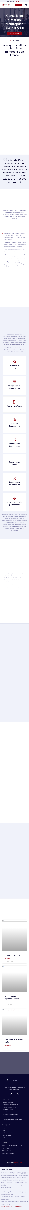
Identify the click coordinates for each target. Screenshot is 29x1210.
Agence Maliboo (18, 1162)
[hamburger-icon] (26, 5)
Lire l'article (8, 958)
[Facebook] (18, 1)
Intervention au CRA (12, 955)
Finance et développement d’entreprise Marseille (11, 1206)
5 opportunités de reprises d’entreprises (13, 997)
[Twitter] (21, 1)
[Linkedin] (16, 1)
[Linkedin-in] (11, 1093)
